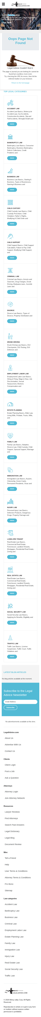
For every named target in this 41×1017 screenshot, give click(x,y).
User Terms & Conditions (16, 871)
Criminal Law (11, 924)
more (12, 124)
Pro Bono (9, 884)
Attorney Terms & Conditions (18, 877)
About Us (9, 738)
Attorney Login (11, 791)
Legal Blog (9, 838)
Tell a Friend (10, 858)
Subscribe (10, 707)
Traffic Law (10, 976)
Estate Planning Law (14, 937)
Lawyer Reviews (12, 812)
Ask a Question (12, 778)
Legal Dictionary (12, 831)
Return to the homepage (20, 83)
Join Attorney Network (15, 798)
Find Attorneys (11, 818)
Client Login (10, 765)
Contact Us (10, 751)
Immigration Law (12, 950)
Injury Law (9, 956)
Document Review (13, 844)
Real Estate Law (12, 963)
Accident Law (11, 904)
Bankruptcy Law (12, 911)
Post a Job (9, 771)
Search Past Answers (14, 825)
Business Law (11, 917)
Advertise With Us (13, 744)
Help (7, 864)
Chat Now (6, 23)
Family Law (10, 943)
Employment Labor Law (15, 930)
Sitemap (8, 890)
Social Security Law (14, 969)
